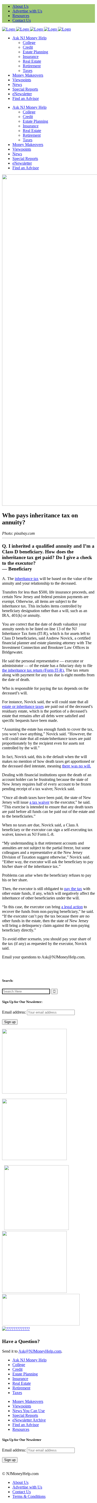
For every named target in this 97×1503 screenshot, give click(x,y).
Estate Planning (25, 1374)
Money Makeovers (27, 1401)
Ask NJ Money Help (29, 1360)
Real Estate (21, 1383)
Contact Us (21, 20)
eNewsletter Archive (29, 1420)
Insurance (20, 1378)
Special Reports (25, 1415)
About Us (20, 6)
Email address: (14, 1012)
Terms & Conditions (29, 1496)
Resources (20, 15)
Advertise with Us (27, 11)
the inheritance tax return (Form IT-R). (33, 670)
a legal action (72, 907)
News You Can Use (28, 1411)
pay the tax (73, 888)
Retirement (21, 1388)
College (18, 1364)
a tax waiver (39, 802)
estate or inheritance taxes (23, 706)
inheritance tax (27, 578)
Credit (17, 1369)
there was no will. (76, 766)
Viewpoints (21, 1406)
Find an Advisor (25, 1425)
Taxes (17, 1392)
